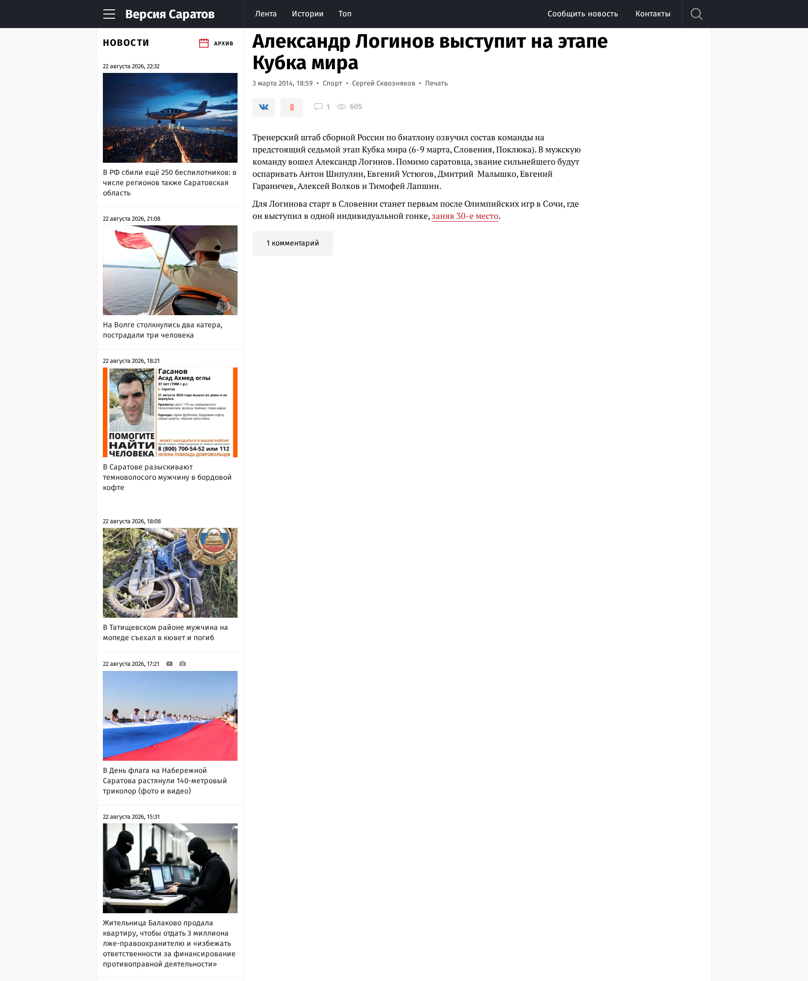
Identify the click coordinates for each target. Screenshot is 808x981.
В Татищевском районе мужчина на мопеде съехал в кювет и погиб (165, 632)
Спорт (332, 83)
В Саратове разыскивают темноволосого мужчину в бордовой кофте (167, 477)
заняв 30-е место (465, 215)
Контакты (653, 14)
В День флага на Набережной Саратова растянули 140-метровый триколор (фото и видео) (165, 780)
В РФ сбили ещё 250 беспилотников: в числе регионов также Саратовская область (170, 182)
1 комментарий (293, 242)
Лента (266, 14)
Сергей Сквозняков (383, 83)
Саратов (170, 14)
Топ (345, 14)
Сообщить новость (583, 14)
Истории (308, 14)
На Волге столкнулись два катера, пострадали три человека (163, 329)
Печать (436, 83)
